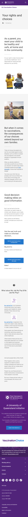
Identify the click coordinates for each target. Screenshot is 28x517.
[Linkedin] (6, 480)
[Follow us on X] (10, 480)
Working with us (6, 462)
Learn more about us (14, 427)
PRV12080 (7, 498)
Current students (6, 466)
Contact (4, 474)
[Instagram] (17, 480)
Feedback (4, 513)
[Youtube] (14, 480)
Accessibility (4, 507)
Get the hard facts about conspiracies (14, 241)
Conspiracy (8, 23)
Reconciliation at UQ (13, 454)
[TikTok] (21, 480)
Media (3, 458)
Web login (4, 485)
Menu (2, 2)
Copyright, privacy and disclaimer (9, 504)
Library (4, 470)
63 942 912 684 (8, 493)
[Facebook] (3, 480)
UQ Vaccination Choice (9, 7)
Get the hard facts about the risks (14, 260)
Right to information (6, 510)
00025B (8, 495)
